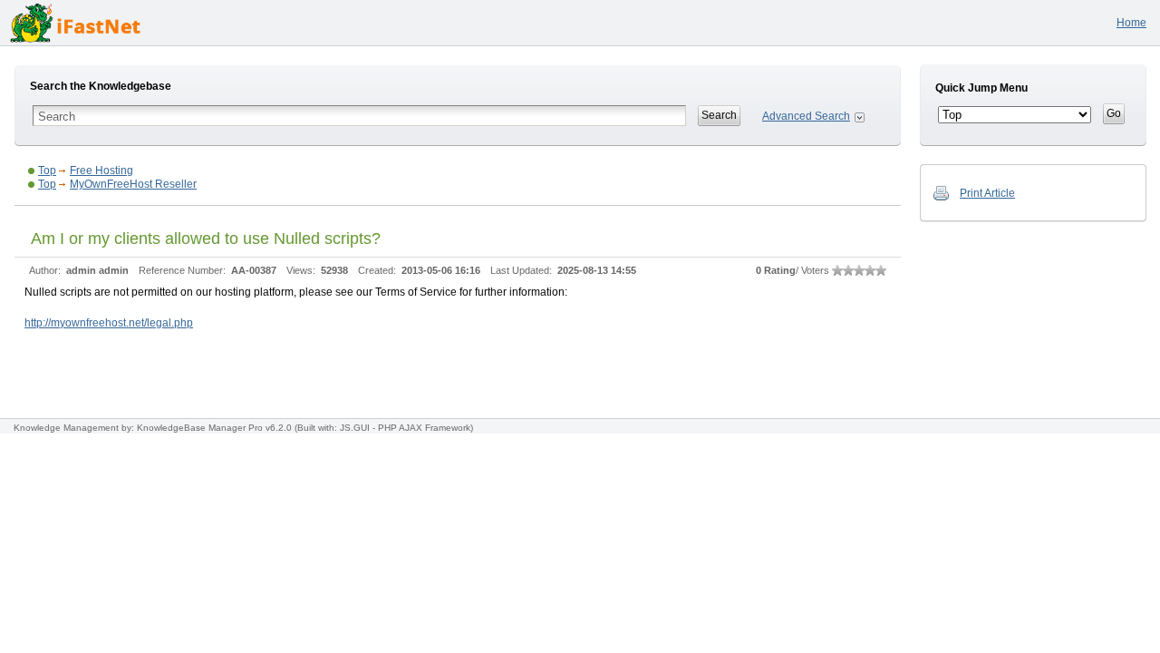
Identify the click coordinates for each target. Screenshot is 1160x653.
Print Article (987, 193)
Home (1131, 22)
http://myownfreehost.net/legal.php (108, 323)
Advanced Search (806, 116)
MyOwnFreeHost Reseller (133, 184)
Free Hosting (101, 170)
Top (47, 170)
